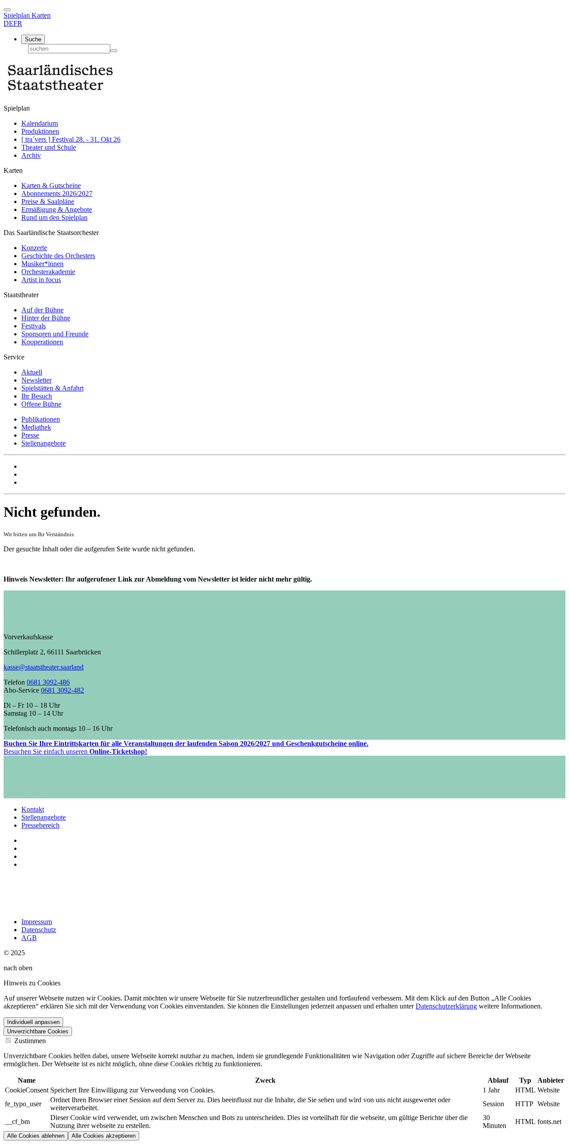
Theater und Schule (48, 147)
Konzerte (34, 247)
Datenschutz (38, 929)
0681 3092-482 (62, 690)
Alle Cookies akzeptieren (104, 1135)
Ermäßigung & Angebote (56, 209)
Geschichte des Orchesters (58, 255)
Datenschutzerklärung (446, 1006)
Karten (41, 15)
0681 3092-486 (48, 682)
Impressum (36, 921)
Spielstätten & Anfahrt (52, 388)
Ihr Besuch (36, 396)
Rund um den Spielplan (54, 217)
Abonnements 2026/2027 (56, 193)
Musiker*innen (42, 263)
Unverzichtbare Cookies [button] (37, 1031)
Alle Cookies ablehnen (35, 1135)
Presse (30, 435)
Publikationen (40, 419)
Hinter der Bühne (45, 318)
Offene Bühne (41, 404)
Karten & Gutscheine (51, 185)
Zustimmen (29, 1040)
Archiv (31, 155)
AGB (29, 937)
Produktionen (40, 131)
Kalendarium (39, 123)
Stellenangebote (43, 443)
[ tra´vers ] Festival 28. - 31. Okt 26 (70, 139)
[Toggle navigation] (7, 9)
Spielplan (18, 15)
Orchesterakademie (48, 271)
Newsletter (36, 380)
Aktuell (31, 372)
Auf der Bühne (42, 310)
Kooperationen (42, 342)
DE (8, 23)
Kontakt (32, 809)
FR (17, 23)
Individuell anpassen (33, 1022)
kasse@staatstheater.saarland (44, 667)
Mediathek (36, 427)
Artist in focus (41, 279)
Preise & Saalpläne (47, 201)
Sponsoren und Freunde (54, 334)
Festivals (33, 326)
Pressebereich (40, 825)
